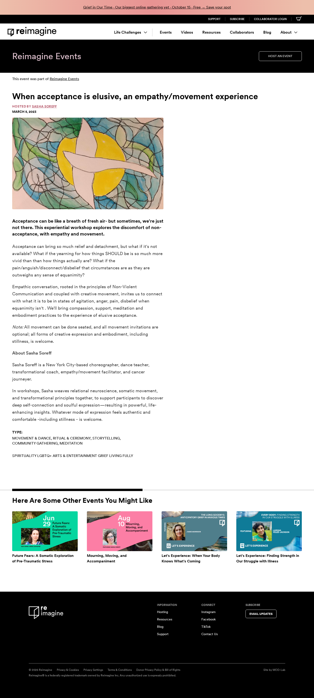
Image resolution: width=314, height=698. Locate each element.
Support (214, 19)
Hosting (162, 612)
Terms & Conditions (120, 670)
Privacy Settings (93, 670)
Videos (187, 32)
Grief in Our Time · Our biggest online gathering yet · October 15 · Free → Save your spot (157, 7)
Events (166, 32)
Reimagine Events (64, 79)
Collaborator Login (270, 19)
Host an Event (280, 56)
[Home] (33, 31)
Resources (211, 32)
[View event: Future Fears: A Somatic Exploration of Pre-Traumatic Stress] (45, 531)
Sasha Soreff (44, 106)
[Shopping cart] (299, 19)
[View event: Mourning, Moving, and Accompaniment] (119, 531)
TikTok (206, 626)
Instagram (208, 612)
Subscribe (237, 19)
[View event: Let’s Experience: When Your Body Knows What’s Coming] (194, 531)
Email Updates (261, 614)
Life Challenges (127, 32)
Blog (267, 32)
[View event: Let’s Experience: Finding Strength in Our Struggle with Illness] (269, 531)
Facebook (208, 619)
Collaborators (242, 32)
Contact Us (209, 634)
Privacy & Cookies (68, 670)
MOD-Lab (279, 670)
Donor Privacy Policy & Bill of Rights (158, 670)
